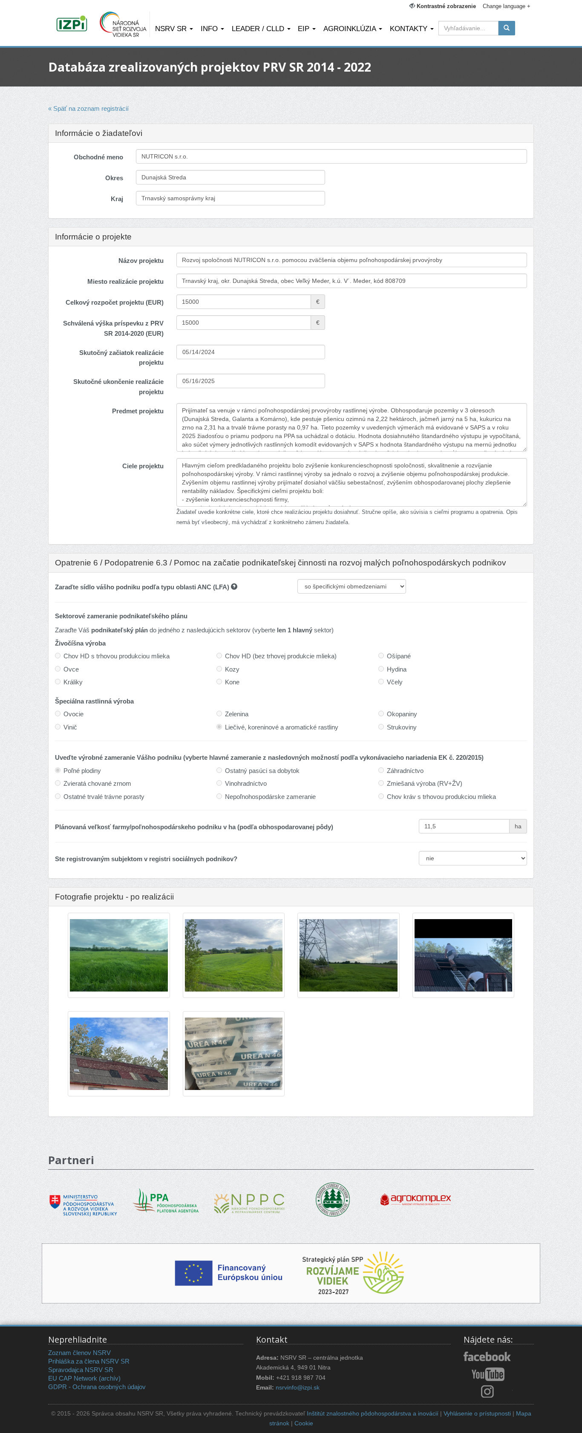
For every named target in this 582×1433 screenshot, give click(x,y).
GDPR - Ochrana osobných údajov (97, 1386)
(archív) (110, 1378)
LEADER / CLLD (259, 28)
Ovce (71, 669)
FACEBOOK (488, 1357)
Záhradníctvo (405, 770)
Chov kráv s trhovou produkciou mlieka (441, 796)
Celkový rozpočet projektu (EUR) (115, 302)
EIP (304, 28)
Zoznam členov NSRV (79, 1352)
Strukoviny (402, 727)
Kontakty (409, 28)
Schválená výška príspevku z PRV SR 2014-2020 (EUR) (113, 328)
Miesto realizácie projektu (125, 281)
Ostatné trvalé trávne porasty (103, 796)
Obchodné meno (98, 157)
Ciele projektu (143, 466)
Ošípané (399, 656)
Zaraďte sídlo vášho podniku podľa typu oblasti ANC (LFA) (143, 587)
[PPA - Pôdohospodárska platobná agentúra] (166, 1199)
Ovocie (73, 714)
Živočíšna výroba (80, 643)
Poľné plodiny (82, 770)
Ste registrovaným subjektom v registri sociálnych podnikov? (146, 858)
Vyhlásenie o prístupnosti (477, 1413)
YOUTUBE (488, 1374)
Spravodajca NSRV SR (80, 1369)
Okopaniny (402, 714)
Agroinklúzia (350, 28)
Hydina (396, 669)
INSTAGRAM (488, 1391)
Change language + (506, 6)
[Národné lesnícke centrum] (333, 1198)
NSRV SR (172, 28)
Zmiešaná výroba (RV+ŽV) (424, 783)
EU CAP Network (72, 1378)
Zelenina (236, 714)
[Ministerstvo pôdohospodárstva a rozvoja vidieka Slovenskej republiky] (83, 1199)
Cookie (303, 1423)
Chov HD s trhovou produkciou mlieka (116, 656)
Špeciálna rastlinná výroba (94, 701)
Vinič (70, 727)
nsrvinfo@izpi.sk (298, 1387)
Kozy (232, 669)
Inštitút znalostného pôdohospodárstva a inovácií (372, 1413)
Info (210, 28)
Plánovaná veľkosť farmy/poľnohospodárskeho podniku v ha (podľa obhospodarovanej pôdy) (194, 826)
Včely (395, 682)
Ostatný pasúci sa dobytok (262, 770)
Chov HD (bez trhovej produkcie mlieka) (281, 656)
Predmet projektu (138, 411)
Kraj (117, 198)
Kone (232, 682)
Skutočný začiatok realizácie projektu (121, 357)
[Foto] (119, 955)
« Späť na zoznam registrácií (88, 108)
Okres (114, 178)
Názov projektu (141, 260)
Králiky (73, 682)
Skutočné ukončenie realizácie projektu (118, 386)
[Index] (73, 24)
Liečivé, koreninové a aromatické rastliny (281, 727)
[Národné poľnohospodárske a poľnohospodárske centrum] (249, 1197)
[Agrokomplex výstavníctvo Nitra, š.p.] (415, 1193)
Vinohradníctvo (246, 783)
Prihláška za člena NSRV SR (89, 1361)
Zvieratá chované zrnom (97, 783)
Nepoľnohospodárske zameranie (270, 796)
